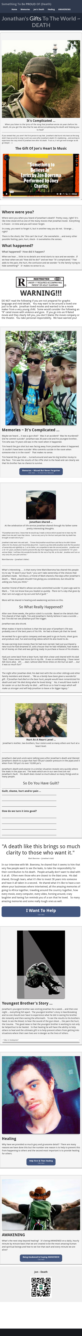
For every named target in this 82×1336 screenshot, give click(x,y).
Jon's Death (39, 9)
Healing (51, 9)
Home (14, 9)
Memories (25, 9)
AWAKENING (64, 9)
